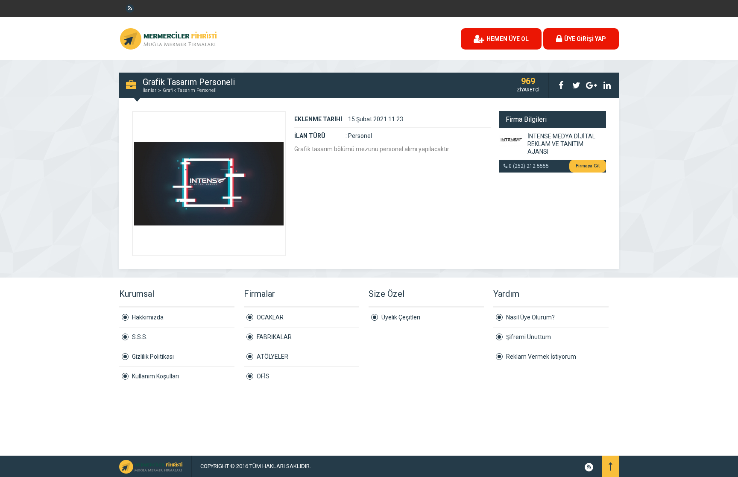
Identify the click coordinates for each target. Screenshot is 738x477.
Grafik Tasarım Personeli (190, 90)
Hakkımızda (148, 317)
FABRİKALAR (274, 337)
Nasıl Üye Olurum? (530, 317)
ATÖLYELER (272, 356)
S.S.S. (139, 337)
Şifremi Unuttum (528, 337)
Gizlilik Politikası (153, 356)
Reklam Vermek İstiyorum (541, 356)
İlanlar (149, 90)
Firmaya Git (588, 166)
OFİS (263, 376)
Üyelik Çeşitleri (400, 317)
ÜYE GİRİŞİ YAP (585, 38)
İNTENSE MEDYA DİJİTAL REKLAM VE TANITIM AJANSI (561, 144)
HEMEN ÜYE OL (507, 38)
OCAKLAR (270, 317)
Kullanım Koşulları (155, 376)
